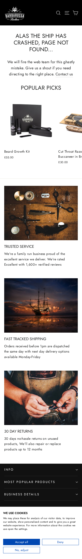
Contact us (64, 74)
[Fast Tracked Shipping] (41, 305)
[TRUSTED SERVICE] (41, 213)
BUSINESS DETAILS (22, 494)
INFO (9, 469)
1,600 (30, 264)
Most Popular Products (29, 482)
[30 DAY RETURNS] (41, 398)
